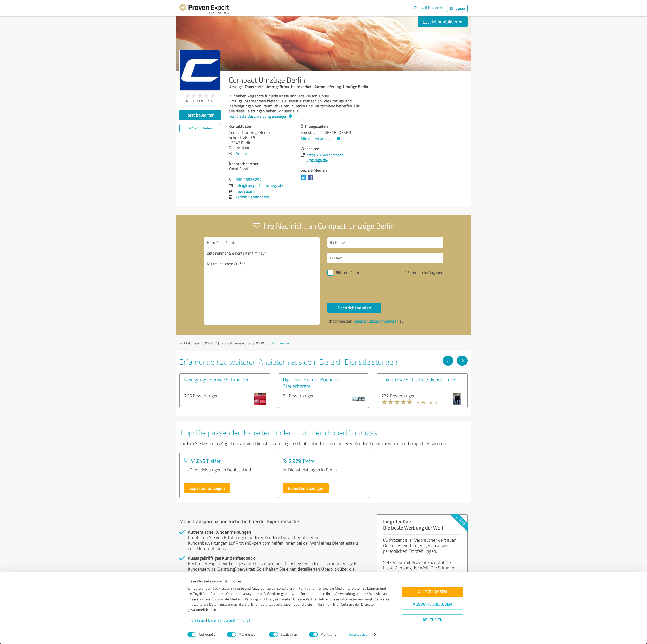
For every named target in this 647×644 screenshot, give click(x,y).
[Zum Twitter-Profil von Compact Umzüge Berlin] (304, 180)
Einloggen (457, 8)
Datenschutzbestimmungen (230, 620)
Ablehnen (433, 620)
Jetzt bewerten (200, 115)
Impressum (196, 620)
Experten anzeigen (207, 488)
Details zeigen (359, 634)
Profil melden (281, 343)
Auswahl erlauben (432, 604)
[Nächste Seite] (462, 361)
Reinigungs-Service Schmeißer (216, 379)
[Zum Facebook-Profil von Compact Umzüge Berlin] (311, 180)
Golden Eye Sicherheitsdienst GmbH (419, 379)
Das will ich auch (428, 7)
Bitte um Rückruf (349, 272)
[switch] (231, 634)
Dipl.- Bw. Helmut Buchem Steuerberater (310, 382)
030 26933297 (249, 179)
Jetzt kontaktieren (445, 21)
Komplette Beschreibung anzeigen (258, 116)
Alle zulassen (432, 592)
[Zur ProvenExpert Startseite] (204, 9)
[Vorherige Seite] (448, 361)
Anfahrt (242, 153)
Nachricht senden (354, 307)
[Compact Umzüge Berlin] (200, 70)
